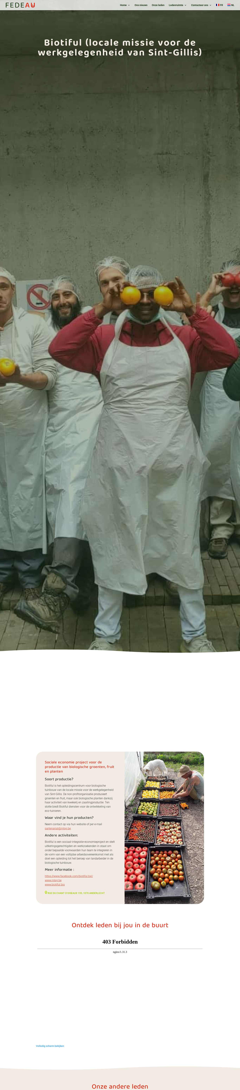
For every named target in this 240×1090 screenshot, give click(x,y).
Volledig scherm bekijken (50, 1046)
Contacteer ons (199, 5)
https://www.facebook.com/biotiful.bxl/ (69, 876)
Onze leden (158, 5)
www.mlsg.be (53, 880)
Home (123, 5)
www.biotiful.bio (55, 884)
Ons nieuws (141, 5)
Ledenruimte (176, 5)
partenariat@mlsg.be (58, 828)
